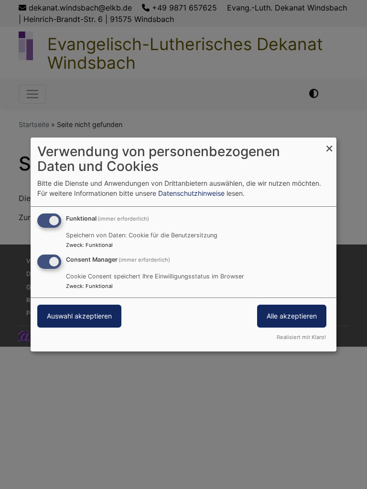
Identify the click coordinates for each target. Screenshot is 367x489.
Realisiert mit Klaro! (301, 337)
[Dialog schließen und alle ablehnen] (329, 143)
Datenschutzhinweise (191, 193)
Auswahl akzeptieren (79, 316)
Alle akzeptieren (292, 316)
